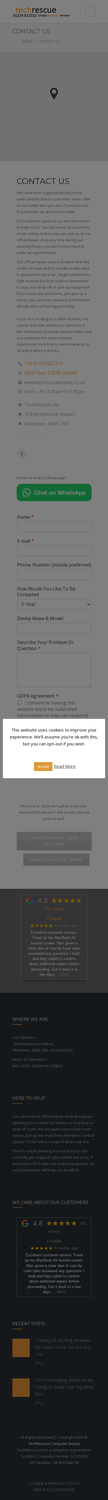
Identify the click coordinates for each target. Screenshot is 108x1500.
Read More (65, 766)
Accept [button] (43, 766)
